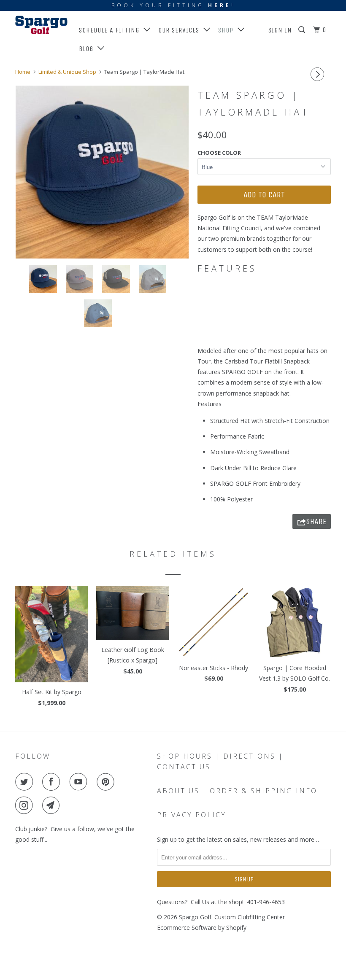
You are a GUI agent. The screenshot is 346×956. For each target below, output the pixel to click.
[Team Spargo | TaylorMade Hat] (102, 172)
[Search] (302, 30)
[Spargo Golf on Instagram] (25, 805)
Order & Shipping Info (263, 790)
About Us (178, 790)
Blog (88, 49)
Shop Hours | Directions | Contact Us (220, 761)
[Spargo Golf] (41, 25)
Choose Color (219, 152)
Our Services (180, 30)
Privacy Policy (191, 814)
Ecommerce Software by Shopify (201, 928)
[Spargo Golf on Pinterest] (107, 782)
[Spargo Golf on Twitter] (25, 782)
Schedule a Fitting (111, 30)
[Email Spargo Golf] (52, 805)
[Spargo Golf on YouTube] (80, 782)
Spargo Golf (195, 917)
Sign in (280, 30)
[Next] (319, 74)
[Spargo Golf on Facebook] (52, 782)
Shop (228, 30)
